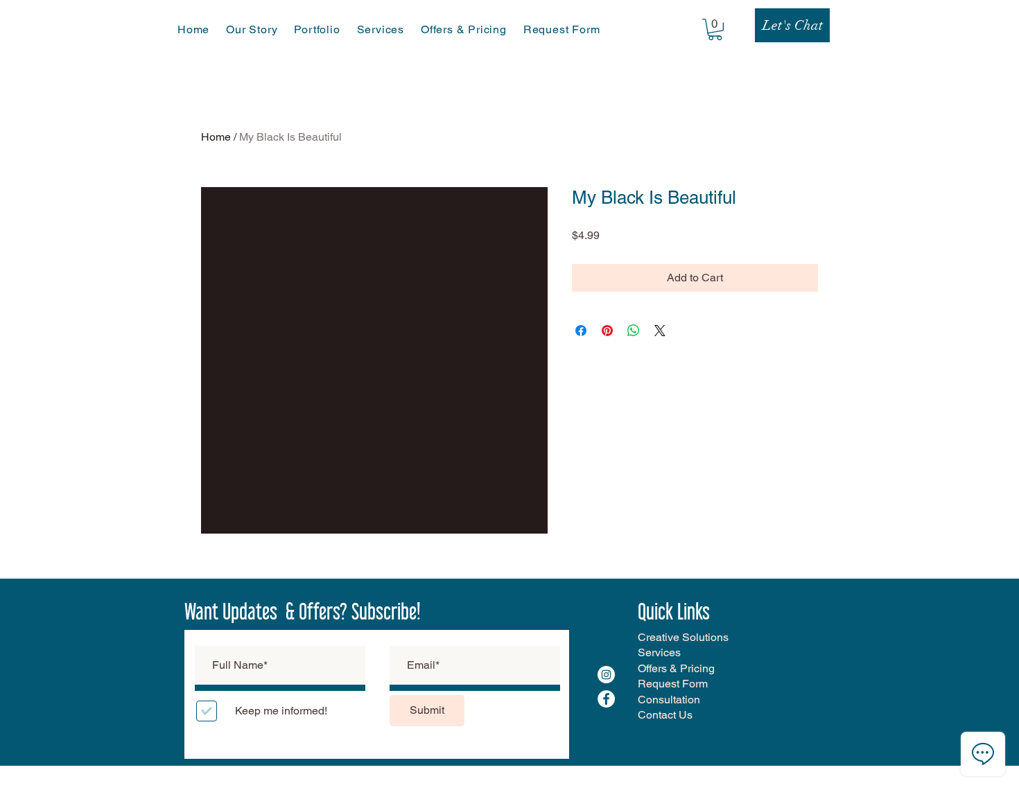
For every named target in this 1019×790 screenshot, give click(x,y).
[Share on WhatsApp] (633, 330)
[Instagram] (606, 674)
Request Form (673, 683)
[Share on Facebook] (581, 330)
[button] (715, 29)
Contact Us (665, 714)
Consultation (669, 699)
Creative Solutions (683, 637)
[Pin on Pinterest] (607, 330)
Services (659, 652)
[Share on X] (660, 330)
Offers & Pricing (676, 668)
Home (216, 136)
